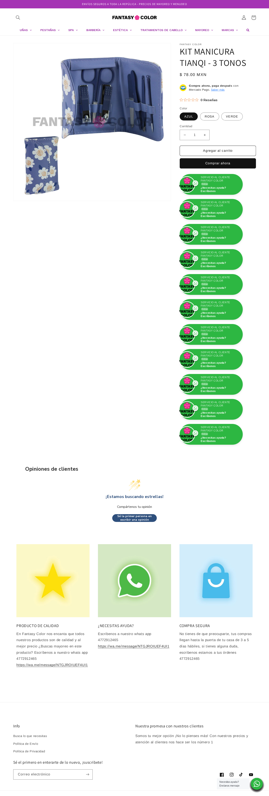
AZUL (188, 116)
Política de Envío (25, 768)
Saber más (218, 90)
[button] (18, 17)
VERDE (232, 116)
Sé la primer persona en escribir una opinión (134, 543)
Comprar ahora (218, 163)
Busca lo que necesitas (30, 761)
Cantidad (186, 126)
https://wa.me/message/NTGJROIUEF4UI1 (52, 690)
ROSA (209, 116)
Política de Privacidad (29, 776)
